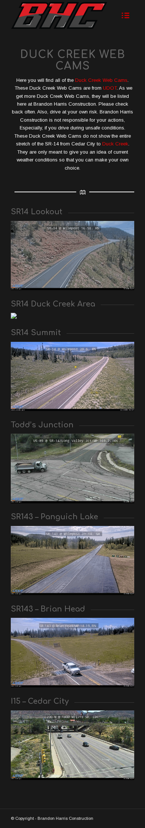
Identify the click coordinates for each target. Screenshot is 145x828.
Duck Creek (115, 144)
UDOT (110, 88)
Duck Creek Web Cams (101, 80)
